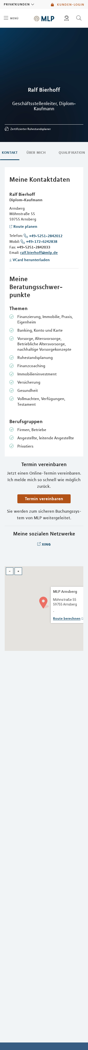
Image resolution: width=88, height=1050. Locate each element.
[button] (44, 602)
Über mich (36, 152)
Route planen (25, 226)
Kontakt (10, 152)
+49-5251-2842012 (45, 235)
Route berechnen (66, 618)
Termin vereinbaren (44, 498)
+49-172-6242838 (41, 241)
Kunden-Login (70, 4)
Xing (46, 544)
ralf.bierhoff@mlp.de (39, 252)
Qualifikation (72, 152)
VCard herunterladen (31, 259)
